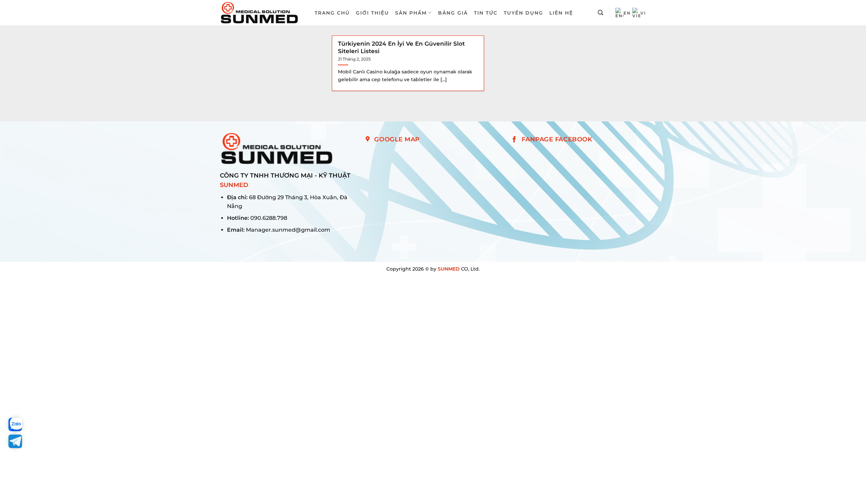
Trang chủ (332, 13)
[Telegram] (15, 441)
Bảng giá (453, 13)
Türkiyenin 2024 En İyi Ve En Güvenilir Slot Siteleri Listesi (401, 47)
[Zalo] (15, 424)
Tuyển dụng (523, 13)
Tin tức (486, 13)
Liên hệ (561, 13)
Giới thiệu (372, 13)
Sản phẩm (411, 13)
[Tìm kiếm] (601, 12)
